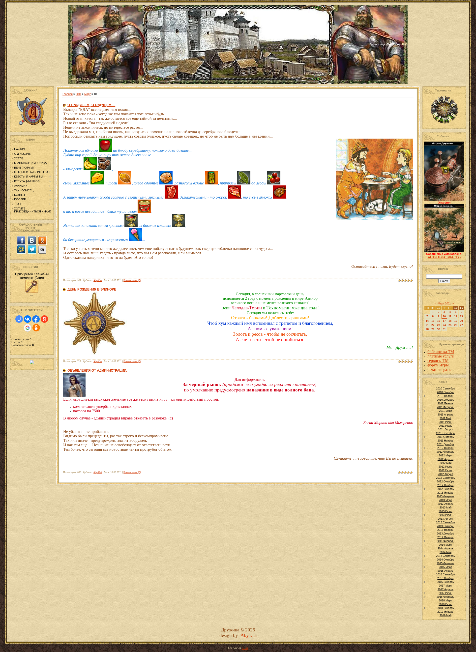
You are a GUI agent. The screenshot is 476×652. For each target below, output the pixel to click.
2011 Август (445, 429)
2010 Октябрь (445, 392)
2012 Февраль (445, 451)
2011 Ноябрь (445, 440)
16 (438, 320)
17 (444, 320)
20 (461, 320)
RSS (405, 44)
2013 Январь (445, 492)
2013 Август (445, 518)
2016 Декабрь (445, 581)
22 (432, 325)
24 (444, 325)
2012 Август (445, 474)
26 (455, 325)
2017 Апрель (445, 589)
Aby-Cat (97, 280)
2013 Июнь (445, 511)
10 (444, 316)
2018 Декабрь (445, 607)
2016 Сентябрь (445, 574)
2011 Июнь (445, 421)
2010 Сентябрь (445, 388)
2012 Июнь (445, 466)
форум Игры (438, 365)
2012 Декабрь (445, 488)
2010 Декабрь (445, 399)
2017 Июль (445, 593)
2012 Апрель (445, 459)
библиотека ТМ (440, 352)
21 (427, 325)
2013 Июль (445, 514)
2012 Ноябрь (445, 485)
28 (427, 329)
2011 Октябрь (445, 436)
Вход (103, 78)
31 (444, 329)
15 (432, 320)
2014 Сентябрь (445, 555)
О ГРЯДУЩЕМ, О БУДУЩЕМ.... (91, 105)
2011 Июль (445, 425)
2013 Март (445, 500)
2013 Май (445, 507)
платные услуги (440, 356)
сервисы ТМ (437, 360)
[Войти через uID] (19, 319)
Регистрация (90, 78)
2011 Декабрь (445, 444)
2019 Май (445, 615)
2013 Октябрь (445, 526)
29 (432, 329)
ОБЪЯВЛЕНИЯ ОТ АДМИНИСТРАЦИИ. (97, 370)
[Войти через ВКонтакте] (27, 319)
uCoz (245, 648)
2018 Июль (445, 604)
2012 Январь (445, 447)
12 (455, 316)
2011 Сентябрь (445, 433)
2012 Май (445, 462)
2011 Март (445, 410)
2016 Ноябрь (445, 578)
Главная (73, 78)
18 (449, 320)
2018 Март (445, 600)
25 (449, 325)
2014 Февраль (445, 540)
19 (455, 320)
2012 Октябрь (445, 481)
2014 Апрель (445, 548)
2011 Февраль (445, 407)
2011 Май (445, 418)
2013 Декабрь (445, 533)
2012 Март (445, 455)
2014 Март (445, 544)
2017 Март (445, 585)
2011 (78, 93)
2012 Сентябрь (445, 477)
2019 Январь (445, 611)
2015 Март (445, 566)
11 (449, 316)
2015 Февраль (445, 563)
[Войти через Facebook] (36, 319)
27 (461, 325)
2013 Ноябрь (445, 529)
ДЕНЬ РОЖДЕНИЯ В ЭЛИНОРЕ (91, 289)
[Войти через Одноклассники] (36, 327)
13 (461, 316)
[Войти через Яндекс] (44, 319)
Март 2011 (444, 303)
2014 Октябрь (445, 559)
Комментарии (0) (132, 280)
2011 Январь (445, 403)
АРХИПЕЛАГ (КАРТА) (444, 257)
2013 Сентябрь (445, 522)
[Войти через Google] (27, 328)
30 (438, 329)
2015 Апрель (445, 570)
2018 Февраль (445, 596)
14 (427, 320)
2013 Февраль (445, 496)
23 (438, 325)
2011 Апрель (445, 414)
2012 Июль (445, 470)
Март (87, 93)
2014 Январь (445, 537)
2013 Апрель (445, 503)
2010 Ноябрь (445, 395)
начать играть (438, 369)
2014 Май (445, 552)
